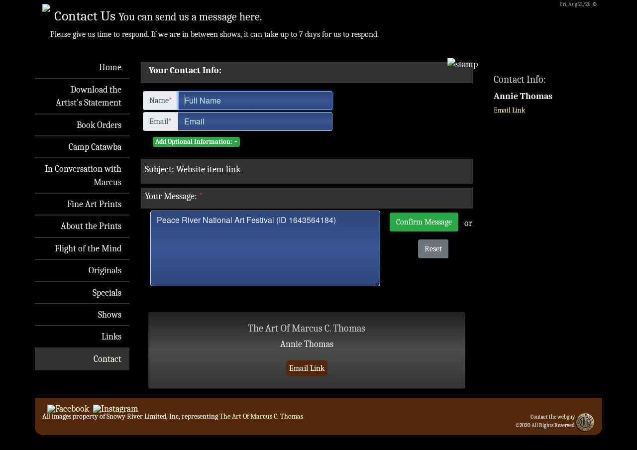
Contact (107, 359)
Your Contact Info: (185, 70)
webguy (566, 417)
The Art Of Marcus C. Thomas (261, 416)
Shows (109, 315)
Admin (544, 430)
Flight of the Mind (88, 248)
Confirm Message (424, 222)
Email (160, 121)
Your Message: (174, 196)
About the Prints (91, 226)
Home (110, 67)
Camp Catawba (95, 147)
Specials (107, 293)
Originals (105, 270)
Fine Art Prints (94, 204)
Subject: (159, 169)
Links (111, 336)
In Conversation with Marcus (83, 175)
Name (160, 100)
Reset (433, 248)
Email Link (306, 368)
